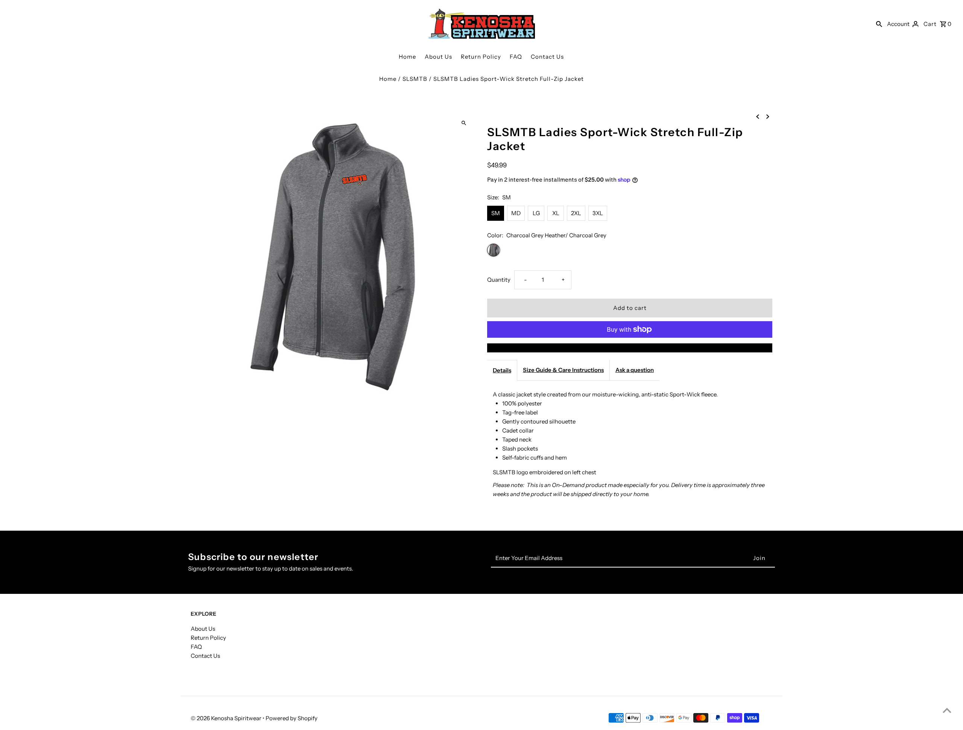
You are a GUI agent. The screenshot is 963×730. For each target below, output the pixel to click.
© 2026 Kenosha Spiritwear (227, 718)
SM (495, 213)
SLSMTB (415, 78)
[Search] (879, 23)
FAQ (516, 56)
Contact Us (547, 56)
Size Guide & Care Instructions (563, 369)
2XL (576, 213)
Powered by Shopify (291, 718)
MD (516, 213)
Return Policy (481, 56)
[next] (767, 116)
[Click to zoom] (463, 123)
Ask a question (634, 369)
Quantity (498, 279)
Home (407, 56)
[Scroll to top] (947, 710)
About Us (438, 56)
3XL (597, 213)
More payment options (629, 347)
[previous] (757, 116)
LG (536, 213)
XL (555, 213)
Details (502, 370)
